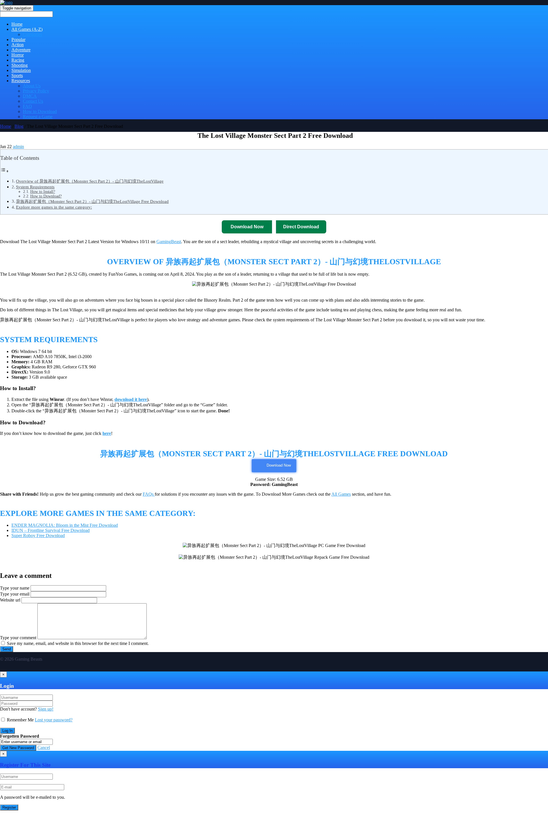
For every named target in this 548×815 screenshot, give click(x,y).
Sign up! (45, 709)
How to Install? (42, 191)
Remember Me (20, 719)
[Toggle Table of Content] (4, 171)
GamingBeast (168, 241)
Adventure (21, 49)
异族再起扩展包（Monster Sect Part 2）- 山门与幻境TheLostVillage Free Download (92, 201)
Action (17, 44)
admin (18, 146)
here (106, 433)
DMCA (30, 96)
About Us (32, 85)
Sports (17, 75)
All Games (341, 494)
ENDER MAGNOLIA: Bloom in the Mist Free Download (64, 525)
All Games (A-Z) (27, 29)
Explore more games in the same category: (54, 207)
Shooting (19, 65)
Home (17, 24)
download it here (130, 399)
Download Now (279, 465)
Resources (20, 80)
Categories (32, 34)
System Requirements (35, 186)
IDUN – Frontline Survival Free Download (50, 530)
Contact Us (33, 101)
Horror (17, 55)
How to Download (40, 111)
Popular (18, 39)
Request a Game (38, 116)
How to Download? (46, 196)
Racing (17, 60)
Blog (19, 126)
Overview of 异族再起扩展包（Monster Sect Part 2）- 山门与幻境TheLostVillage (90, 181)
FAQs (149, 494)
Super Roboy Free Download (38, 535)
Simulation (21, 70)
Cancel (43, 747)
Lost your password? (53, 719)
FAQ (27, 106)
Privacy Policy (36, 90)
